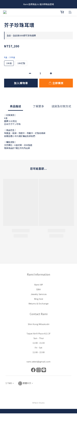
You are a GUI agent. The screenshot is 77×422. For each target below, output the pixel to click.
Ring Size (38, 298)
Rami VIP (38, 284)
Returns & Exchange (38, 303)
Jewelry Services (39, 294)
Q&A (38, 289)
